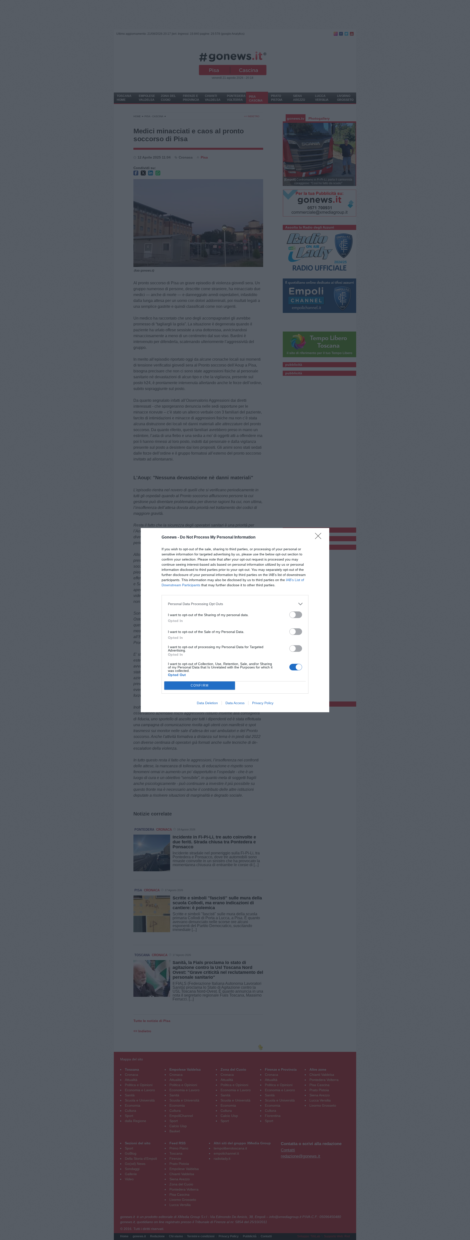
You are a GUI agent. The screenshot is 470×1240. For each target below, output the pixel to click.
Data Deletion (207, 703)
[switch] (295, 614)
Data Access (235, 703)
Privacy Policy (262, 703)
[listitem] (235, 604)
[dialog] (235, 620)
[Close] (319, 537)
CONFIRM (200, 685)
